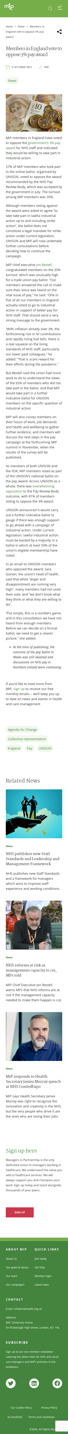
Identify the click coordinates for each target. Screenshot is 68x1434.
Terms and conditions (41, 1417)
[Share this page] (59, 32)
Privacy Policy (49, 1407)
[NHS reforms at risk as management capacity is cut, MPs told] (34, 926)
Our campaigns (15, 1284)
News (21, 26)
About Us (11, 1258)
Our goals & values (17, 1267)
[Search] (50, 9)
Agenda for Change (22, 729)
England (14, 748)
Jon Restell (44, 265)
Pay (29, 748)
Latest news (42, 1284)
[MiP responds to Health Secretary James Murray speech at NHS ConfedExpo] (34, 1037)
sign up (19, 689)
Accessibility (14, 1417)
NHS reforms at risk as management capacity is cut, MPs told (31, 971)
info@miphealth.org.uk (28, 1308)
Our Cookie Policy (21, 1407)
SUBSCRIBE (17, 1342)
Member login (43, 1276)
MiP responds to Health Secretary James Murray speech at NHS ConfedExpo (33, 1082)
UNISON (45, 748)
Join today (41, 1258)
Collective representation (27, 739)
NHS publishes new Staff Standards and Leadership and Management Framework (32, 859)
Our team (11, 1276)
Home (9, 26)
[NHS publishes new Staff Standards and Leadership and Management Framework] (34, 814)
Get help (40, 1267)
